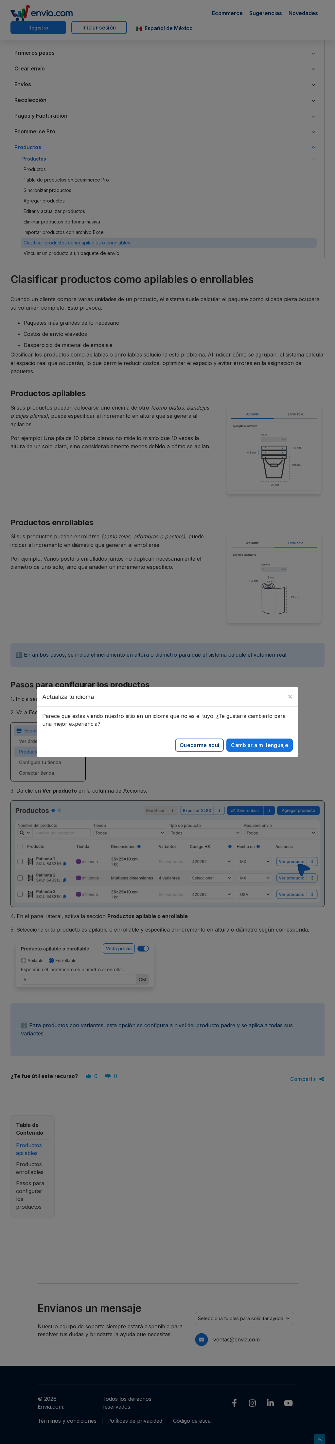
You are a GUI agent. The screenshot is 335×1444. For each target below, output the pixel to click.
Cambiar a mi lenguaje (259, 745)
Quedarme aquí (199, 745)
